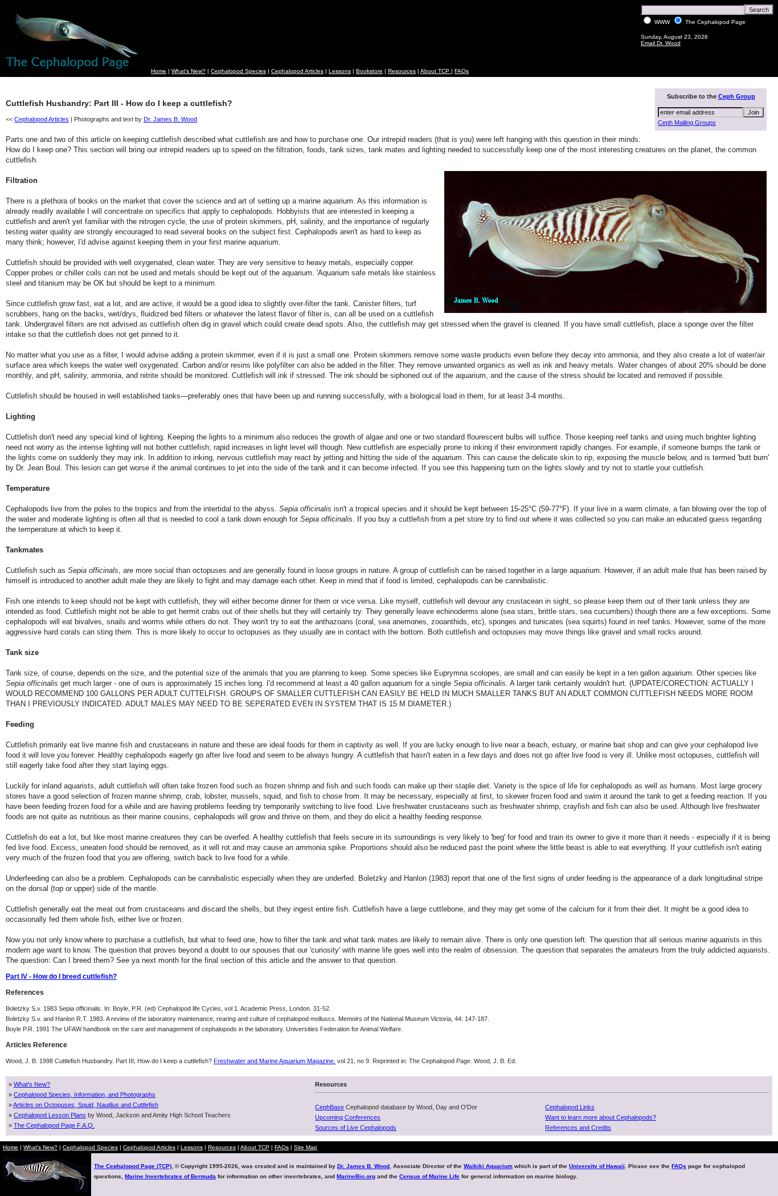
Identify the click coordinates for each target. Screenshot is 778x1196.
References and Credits (578, 1127)
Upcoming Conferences (347, 1117)
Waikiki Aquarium (488, 1166)
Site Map (305, 1147)
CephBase (329, 1107)
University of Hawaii (597, 1166)
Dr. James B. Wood (170, 119)
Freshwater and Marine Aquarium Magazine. (274, 1060)
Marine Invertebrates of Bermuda (170, 1176)
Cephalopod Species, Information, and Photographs (84, 1094)
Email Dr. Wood (661, 43)
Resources (402, 71)
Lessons (340, 71)
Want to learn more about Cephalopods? (600, 1117)
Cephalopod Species (238, 71)
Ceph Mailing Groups (687, 122)
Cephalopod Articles (297, 71)
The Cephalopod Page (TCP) (132, 1166)
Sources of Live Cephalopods (355, 1127)
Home (158, 71)
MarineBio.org (356, 1176)
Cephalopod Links (570, 1107)
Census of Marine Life (429, 1176)
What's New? (188, 71)
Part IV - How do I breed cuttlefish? (61, 977)
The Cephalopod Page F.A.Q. (54, 1125)
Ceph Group (736, 96)
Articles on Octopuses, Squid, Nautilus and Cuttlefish (85, 1104)
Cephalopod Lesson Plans (50, 1115)
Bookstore (369, 71)
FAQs (461, 71)
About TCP (435, 71)
